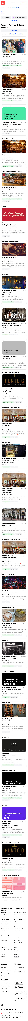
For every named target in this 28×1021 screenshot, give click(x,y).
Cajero (16, 924)
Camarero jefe (5, 919)
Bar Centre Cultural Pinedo (8, 770)
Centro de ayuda (5, 991)
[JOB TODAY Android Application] (19, 987)
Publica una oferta (6, 970)
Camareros (7, 17)
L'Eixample (17, 940)
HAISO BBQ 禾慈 (6, 442)
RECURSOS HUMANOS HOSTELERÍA (11, 407)
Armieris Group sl (6, 105)
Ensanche (17, 938)
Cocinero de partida (6, 921)
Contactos (4, 988)
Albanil (16, 921)
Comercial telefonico (20, 912)
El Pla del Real (18, 942)
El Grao (3, 954)
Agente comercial (6, 912)
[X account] (12, 1009)
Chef (15, 926)
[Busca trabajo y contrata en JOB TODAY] (3, 3)
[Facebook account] (7, 1009)
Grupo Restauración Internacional (10, 875)
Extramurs (4, 945)
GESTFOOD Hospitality (7, 73)
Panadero (3, 917)
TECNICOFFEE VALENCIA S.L (9, 671)
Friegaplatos (17, 917)
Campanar (4, 947)
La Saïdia (16, 954)
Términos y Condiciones (19, 1016)
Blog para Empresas (6, 973)
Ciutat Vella (4, 940)
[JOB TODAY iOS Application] (19, 983)
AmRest (4, 206)
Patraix (16, 947)
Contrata (3, 967)
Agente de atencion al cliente (20, 915)
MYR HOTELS (5, 737)
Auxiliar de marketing (20, 928)
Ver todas (14, 20)
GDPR (2, 1017)
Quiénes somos (5, 985)
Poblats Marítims (5, 938)
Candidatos (4, 975)
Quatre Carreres (5, 942)
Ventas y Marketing (20, 17)
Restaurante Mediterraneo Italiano (10, 241)
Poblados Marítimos (6, 949)
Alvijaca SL (5, 805)
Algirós (3, 956)
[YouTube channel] (10, 1009)
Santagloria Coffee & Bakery (9, 607)
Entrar (23, 3)
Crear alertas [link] (14, 30)
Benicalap (17, 952)
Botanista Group (6, 702)
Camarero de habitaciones (4, 924)
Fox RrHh (4, 339)
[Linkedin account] (15, 1009)
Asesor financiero (6, 928)
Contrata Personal (14, 3)
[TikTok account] (1, 1009)
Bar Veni (4, 506)
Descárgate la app (6, 982)
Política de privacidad (6, 1016)
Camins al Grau (18, 945)
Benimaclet (4, 952)
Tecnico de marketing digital (7, 931)
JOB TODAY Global (19, 971)
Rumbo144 (5, 640)
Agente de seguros (19, 919)
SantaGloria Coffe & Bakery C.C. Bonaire (12, 171)
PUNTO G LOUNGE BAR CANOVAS (10, 372)
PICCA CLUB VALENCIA (8, 574)
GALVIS (4, 38)
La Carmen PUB (6, 274)
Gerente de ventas (6, 926)
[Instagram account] (4, 1009)
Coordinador (4, 914)
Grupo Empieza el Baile (7, 307)
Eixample (16, 949)
